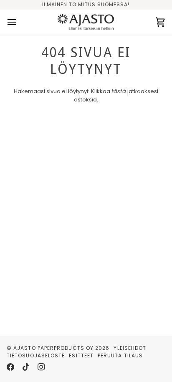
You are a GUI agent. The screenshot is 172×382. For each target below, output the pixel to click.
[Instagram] (41, 367)
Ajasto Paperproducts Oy (53, 348)
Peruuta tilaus (120, 355)
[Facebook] (10, 367)
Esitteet (81, 355)
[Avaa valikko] (19, 22)
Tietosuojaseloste (36, 355)
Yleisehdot (130, 348)
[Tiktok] (26, 367)
